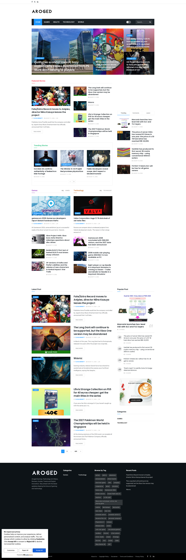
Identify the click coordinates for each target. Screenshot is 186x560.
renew (109, 526)
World (81, 22)
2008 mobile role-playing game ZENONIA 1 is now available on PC (99, 255)
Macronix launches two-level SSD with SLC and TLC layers (142, 121)
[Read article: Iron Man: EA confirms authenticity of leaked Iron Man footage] (45, 158)
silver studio (100, 537)
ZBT (109, 544)
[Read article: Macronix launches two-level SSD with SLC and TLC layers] (135, 308)
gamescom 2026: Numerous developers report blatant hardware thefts (49, 219)
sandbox (98, 533)
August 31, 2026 (52, 74)
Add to (104, 475)
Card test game (100, 483)
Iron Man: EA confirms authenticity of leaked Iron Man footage (45, 171)
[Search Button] (150, 22)
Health (56, 22)
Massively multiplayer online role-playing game (106, 502)
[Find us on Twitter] (35, 2)
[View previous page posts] (70, 181)
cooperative (99, 486)
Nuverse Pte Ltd (101, 518)
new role (107, 511)
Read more (38, 132)
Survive (98, 540)
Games (47, 22)
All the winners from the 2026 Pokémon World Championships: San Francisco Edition (107, 66)
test (104, 540)
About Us (94, 556)
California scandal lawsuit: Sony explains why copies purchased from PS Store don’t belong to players (61, 66)
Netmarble (116, 507)
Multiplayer (106, 507)
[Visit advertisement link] (135, 392)
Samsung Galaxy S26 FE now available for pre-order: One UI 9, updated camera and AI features (138, 42)
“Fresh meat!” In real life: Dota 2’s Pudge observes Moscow (138, 369)
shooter (106, 533)
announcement (100, 479)
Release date (100, 526)
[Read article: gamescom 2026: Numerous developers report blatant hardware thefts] (51, 206)
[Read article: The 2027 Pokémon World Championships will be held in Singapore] (80, 132)
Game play (99, 490)
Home (38, 22)
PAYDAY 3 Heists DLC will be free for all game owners (142, 168)
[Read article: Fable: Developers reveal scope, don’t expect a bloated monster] (98, 158)
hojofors (98, 497)
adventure (112, 475)
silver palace (115, 533)
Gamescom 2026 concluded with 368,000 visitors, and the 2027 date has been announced (99, 241)
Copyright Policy (104, 556)
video (117, 540)
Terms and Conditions (126, 556)
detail (108, 486)
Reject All (25, 550)
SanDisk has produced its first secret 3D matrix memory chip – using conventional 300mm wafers (143, 153)
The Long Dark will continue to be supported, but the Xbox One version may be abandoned (100, 91)
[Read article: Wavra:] (80, 105)
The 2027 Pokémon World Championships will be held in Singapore (100, 131)
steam (108, 537)
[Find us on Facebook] (32, 2)
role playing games (114, 529)
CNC (109, 483)
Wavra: (91, 102)
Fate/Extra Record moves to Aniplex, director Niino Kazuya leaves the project (51, 112)
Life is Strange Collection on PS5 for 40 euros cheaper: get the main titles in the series (100, 117)
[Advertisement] (136, 92)
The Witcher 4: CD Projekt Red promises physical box (71, 170)
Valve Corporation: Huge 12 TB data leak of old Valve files (92, 219)
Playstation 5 (100, 522)
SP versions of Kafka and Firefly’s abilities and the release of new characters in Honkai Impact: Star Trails (57, 267)
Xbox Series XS (100, 544)
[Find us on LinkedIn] (37, 2)
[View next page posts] (74, 181)
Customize (10, 550)
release (109, 522)
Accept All (39, 550)
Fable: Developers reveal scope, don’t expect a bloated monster (97, 171)
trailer (110, 540)
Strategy (116, 537)
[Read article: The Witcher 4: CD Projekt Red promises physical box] (72, 158)
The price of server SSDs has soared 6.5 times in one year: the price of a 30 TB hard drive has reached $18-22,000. (143, 136)
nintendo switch (101, 515)
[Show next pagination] (80, 451)
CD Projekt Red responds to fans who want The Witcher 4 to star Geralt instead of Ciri (138, 66)
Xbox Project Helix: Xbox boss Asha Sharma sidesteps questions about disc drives (58, 239)
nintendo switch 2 (114, 515)
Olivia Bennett (40, 74)
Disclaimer (114, 556)
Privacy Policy (139, 556)
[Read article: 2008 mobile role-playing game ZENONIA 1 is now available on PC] (80, 256)
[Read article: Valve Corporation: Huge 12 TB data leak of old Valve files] (93, 206)
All (63, 191)
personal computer (115, 518)
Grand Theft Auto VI (114, 494)
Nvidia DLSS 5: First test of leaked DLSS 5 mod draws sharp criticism (57, 252)
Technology (68, 22)
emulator (115, 486)
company (116, 483)
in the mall (107, 497)
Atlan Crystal (112, 479)
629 (76, 451)
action (98, 475)
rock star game (100, 529)
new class (99, 511)
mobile (98, 507)
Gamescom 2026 (110, 490)
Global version (100, 494)
